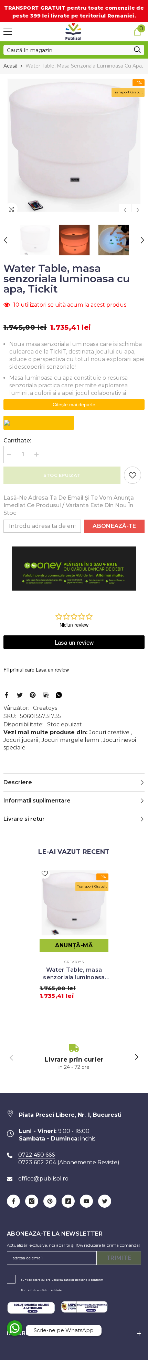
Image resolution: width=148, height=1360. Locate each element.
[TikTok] (68, 1201)
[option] (74, 145)
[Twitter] (20, 694)
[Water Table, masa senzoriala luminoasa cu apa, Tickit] (74, 902)
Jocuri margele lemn (70, 740)
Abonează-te (114, 526)
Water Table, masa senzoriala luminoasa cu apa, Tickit (74, 974)
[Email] (46, 694)
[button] (125, 210)
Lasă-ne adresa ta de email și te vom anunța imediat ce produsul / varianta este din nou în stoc (68, 505)
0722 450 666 (36, 1155)
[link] (74, 1057)
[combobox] (66, 50)
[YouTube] (86, 1201)
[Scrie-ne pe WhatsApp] (14, 1328)
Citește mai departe (74, 404)
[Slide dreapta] (136, 1057)
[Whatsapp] (59, 694)
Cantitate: (17, 440)
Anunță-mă (74, 945)
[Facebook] (6, 694)
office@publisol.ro (43, 1178)
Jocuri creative (109, 732)
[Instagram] (31, 1201)
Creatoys (45, 708)
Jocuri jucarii (20, 740)
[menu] (7, 32)
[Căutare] (73, 50)
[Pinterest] (33, 694)
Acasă (10, 66)
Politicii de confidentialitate (41, 1290)
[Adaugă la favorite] (132, 475)
